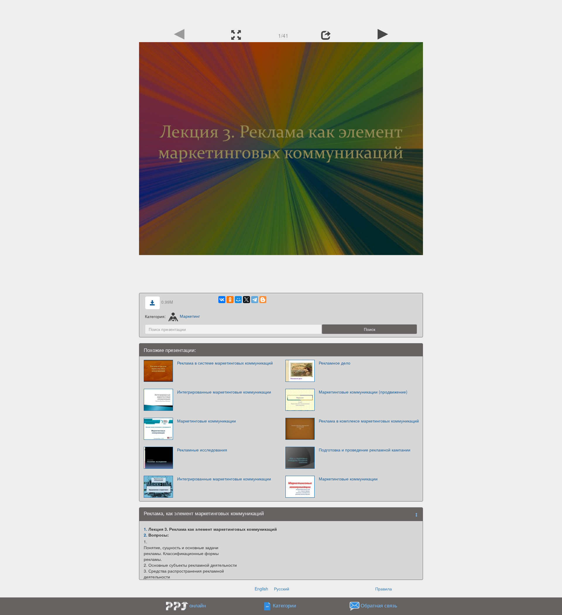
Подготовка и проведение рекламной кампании (364, 450)
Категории (284, 605)
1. (145, 529)
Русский (281, 589)
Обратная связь (379, 605)
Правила (383, 589)
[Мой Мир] (238, 299)
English (261, 589)
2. (145, 535)
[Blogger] (262, 299)
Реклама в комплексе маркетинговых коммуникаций (369, 421)
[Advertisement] (281, 13)
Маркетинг (190, 316)
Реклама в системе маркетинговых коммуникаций (225, 363)
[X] (246, 299)
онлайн (197, 605)
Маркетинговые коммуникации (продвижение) (363, 392)
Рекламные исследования (202, 450)
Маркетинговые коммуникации (206, 421)
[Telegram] (254, 299)
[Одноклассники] (230, 299)
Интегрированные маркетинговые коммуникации (224, 392)
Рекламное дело (334, 363)
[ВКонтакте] (221, 299)
